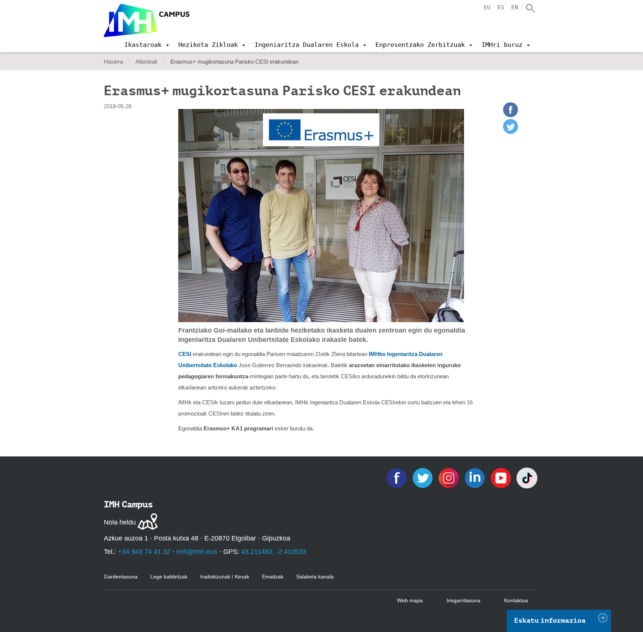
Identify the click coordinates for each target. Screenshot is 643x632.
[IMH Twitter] (423, 477)
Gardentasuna (121, 577)
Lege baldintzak (169, 577)
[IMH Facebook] (397, 477)
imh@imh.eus (196, 551)
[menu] (146, 44)
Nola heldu (120, 522)
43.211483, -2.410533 (273, 551)
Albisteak (146, 61)
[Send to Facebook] (510, 115)
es (501, 7)
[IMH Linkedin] (476, 477)
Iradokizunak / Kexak (224, 577)
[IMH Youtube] (502, 477)
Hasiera (113, 61)
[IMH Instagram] (449, 477)
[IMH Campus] (146, 20)
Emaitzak (273, 577)
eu (487, 7)
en (514, 7)
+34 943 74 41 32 (144, 551)
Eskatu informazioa (550, 620)
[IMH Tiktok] (527, 477)
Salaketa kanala (315, 577)
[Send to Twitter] (510, 132)
